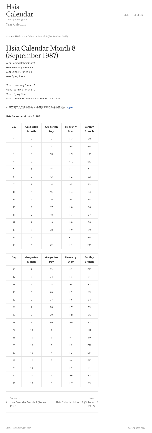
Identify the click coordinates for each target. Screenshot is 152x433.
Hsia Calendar (19, 10)
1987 (17, 36)
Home (125, 14)
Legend (138, 14)
